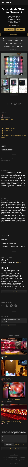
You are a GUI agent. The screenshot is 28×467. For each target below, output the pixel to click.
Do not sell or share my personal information (14, 460)
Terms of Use (6, 459)
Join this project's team (7, 119)
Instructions (20, 46)
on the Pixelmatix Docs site (11, 263)
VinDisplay (4, 356)
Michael (6, 358)
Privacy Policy (14, 459)
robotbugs (6, 423)
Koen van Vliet (7, 379)
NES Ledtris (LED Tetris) (7, 378)
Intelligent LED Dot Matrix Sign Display (11, 422)
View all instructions (14, 291)
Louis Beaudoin (15, 25)
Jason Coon (7, 117)
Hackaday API (22, 459)
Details (15, 43)
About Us (5, 457)
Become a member (6, 432)
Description (9, 43)
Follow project (9, 29)
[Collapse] (14, 257)
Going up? (14, 454)
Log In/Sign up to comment (8, 325)
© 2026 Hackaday (14, 463)
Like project (20, 29)
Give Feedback (22, 457)
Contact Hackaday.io (12, 457)
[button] (24, 2)
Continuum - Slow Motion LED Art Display (12, 400)
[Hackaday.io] (6, 2)
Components (7, 46)
